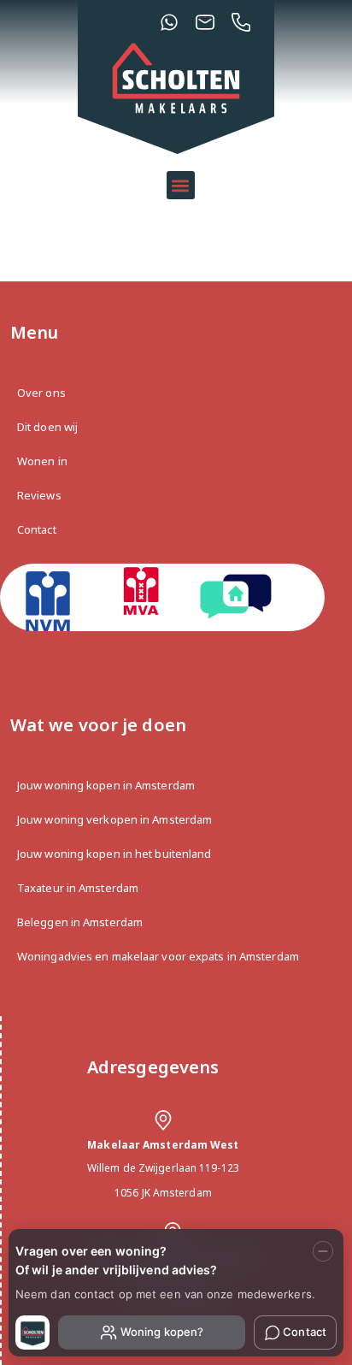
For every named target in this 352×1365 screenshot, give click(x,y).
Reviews (39, 495)
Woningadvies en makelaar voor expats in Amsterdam (158, 956)
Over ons (41, 392)
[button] (181, 185)
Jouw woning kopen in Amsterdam (106, 785)
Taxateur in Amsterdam (77, 887)
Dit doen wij (47, 426)
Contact (36, 529)
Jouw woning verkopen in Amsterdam (114, 819)
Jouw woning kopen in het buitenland (114, 853)
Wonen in (42, 461)
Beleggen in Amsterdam (80, 922)
